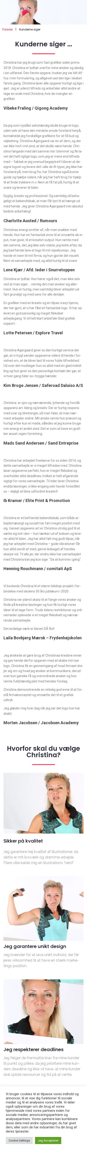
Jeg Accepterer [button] (48, 1140)
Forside (7, 29)
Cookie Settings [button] (19, 1140)
